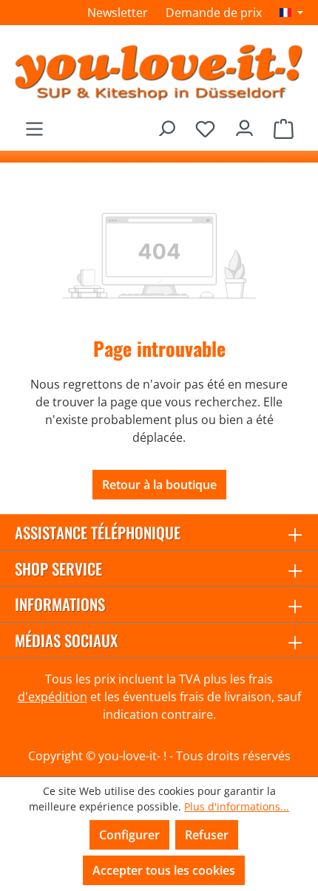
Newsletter (117, 12)
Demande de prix (214, 12)
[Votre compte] (244, 124)
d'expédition (52, 697)
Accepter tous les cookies (163, 870)
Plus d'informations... (236, 806)
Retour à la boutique (159, 485)
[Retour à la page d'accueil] (159, 71)
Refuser (207, 835)
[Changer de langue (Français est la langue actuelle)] (291, 12)
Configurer (129, 835)
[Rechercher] (166, 124)
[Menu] (34, 124)
